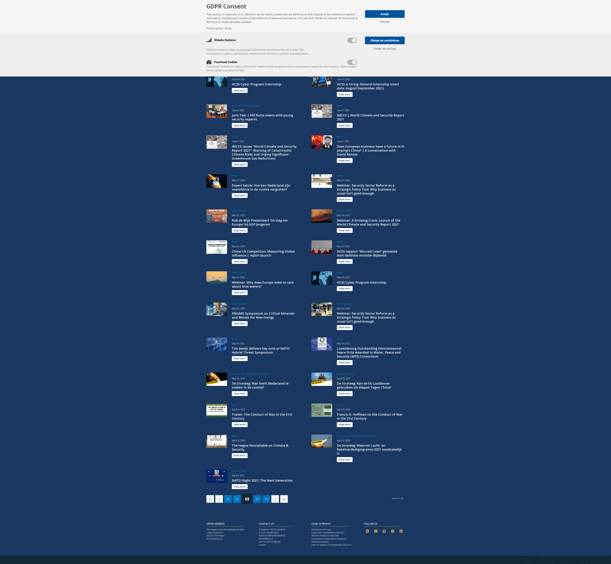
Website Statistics (225, 40)
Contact (262, 544)
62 (236, 499)
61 (228, 499)
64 (257, 499)
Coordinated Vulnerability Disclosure (329, 538)
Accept (385, 14)
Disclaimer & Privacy (321, 529)
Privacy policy (214, 28)
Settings (385, 21)
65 (266, 499)
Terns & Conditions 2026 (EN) (325, 535)
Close (228, 28)
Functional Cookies (225, 62)
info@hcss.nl (272, 532)
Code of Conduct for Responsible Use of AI (331, 544)
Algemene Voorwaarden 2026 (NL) (328, 532)
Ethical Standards (320, 541)
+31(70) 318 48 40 (277, 529)
